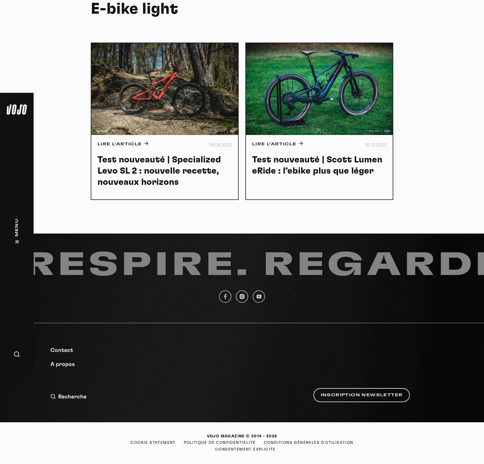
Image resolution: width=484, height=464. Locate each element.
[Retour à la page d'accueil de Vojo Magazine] (17, 109)
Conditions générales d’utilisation (308, 443)
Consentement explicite (245, 449)
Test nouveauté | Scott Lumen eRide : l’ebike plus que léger (317, 165)
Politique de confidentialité (219, 443)
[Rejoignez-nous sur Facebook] (225, 296)
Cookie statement (153, 443)
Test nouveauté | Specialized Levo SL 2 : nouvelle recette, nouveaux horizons (159, 170)
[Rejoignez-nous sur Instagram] (242, 296)
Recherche (72, 397)
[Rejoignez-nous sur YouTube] (259, 296)
